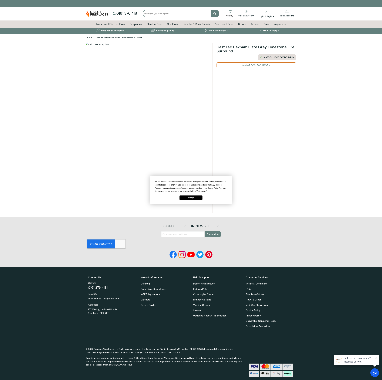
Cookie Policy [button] (213, 188)
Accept (191, 198)
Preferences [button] (201, 191)
